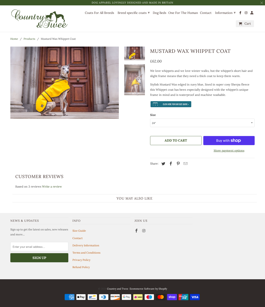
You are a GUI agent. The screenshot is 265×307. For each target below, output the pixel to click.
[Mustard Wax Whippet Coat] (64, 83)
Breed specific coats (134, 12)
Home (14, 39)
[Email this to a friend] (185, 163)
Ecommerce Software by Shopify (148, 288)
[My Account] (252, 13)
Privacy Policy (81, 260)
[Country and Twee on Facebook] (137, 230)
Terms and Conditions (86, 252)
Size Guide (79, 230)
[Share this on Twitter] (162, 163)
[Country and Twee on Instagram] (144, 230)
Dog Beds (159, 13)
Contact (77, 238)
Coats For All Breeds (99, 13)
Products (29, 39)
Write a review (52, 186)
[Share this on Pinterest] (177, 163)
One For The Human (183, 13)
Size (153, 115)
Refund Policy (81, 267)
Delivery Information (85, 245)
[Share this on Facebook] (170, 163)
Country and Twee (117, 288)
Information (225, 12)
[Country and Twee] (39, 18)
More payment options (229, 150)
